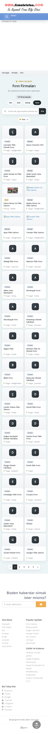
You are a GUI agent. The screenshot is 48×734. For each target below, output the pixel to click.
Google (6, 697)
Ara (42, 111)
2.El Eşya (29, 640)
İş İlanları (5, 640)
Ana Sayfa (5, 73)
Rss (3, 630)
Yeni (10, 103)
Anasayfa (6, 624)
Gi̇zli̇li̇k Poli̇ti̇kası (33, 659)
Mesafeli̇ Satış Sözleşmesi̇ (32, 673)
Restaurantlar (32, 627)
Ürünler (5, 643)
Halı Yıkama (31, 636)
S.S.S (28, 681)
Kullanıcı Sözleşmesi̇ (34, 678)
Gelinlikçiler (30, 643)
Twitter (7, 693)
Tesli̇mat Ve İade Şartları (33, 654)
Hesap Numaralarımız (35, 665)
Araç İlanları (7, 646)
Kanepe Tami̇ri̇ (32, 633)
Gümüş (27, 103)
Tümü (37, 103)
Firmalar (15, 73)
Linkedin (8, 706)
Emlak (4, 636)
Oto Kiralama (31, 624)
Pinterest (7, 709)
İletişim (29, 668)
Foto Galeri (6, 627)
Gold (18, 103)
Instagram (8, 703)
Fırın (21, 73)
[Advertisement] (24, 46)
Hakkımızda (31, 662)
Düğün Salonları (33, 630)
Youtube (8, 700)
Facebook (7, 690)
